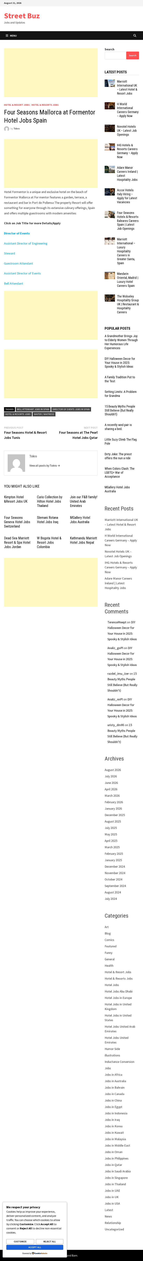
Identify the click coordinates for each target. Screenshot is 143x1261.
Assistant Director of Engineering (25, 243)
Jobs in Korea (113, 1126)
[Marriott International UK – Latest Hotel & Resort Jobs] (110, 82)
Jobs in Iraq (112, 1120)
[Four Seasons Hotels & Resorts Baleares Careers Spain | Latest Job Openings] (110, 213)
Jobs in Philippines (117, 1158)
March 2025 (112, 847)
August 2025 (113, 821)
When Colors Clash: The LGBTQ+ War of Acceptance (119, 472)
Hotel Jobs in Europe (118, 998)
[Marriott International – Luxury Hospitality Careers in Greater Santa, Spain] (110, 240)
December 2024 (115, 866)
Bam (74, 1255)
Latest (109, 1210)
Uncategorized (114, 1229)
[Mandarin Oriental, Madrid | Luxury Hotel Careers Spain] (110, 274)
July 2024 (111, 899)
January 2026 (113, 808)
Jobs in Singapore (116, 1178)
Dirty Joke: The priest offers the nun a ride (118, 456)
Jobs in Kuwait (114, 1133)
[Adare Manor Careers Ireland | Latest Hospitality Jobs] (110, 168)
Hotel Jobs (112, 985)
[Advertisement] (51, 72)
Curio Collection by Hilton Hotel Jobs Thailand (49, 501)
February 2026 (114, 802)
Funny (108, 953)
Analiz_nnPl (115, 699)
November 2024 (115, 873)
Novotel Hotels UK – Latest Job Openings (127, 130)
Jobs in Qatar (113, 1165)
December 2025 (115, 815)
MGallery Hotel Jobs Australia (80, 519)
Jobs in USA (112, 1203)
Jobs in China (113, 1100)
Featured (110, 946)
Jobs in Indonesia (116, 1113)
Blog (108, 933)
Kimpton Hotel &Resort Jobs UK (15, 499)
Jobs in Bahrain (115, 1087)
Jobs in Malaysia (115, 1139)
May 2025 (111, 834)
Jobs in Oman (113, 1152)
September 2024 (115, 886)
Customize (20, 1241)
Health (109, 966)
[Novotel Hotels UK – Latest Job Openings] (110, 127)
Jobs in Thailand (115, 1184)
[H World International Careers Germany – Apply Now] (110, 105)
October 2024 (113, 879)
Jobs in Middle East (117, 1145)
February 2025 (114, 854)
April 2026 (111, 789)
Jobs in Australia (115, 1081)
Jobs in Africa (113, 1075)
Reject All (49, 1241)
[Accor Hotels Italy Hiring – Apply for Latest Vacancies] (110, 191)
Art (107, 927)
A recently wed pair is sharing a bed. (118, 427)
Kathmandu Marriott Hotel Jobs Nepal (83, 540)
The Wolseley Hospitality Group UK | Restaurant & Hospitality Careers (128, 304)
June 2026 (111, 783)
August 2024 (113, 892)
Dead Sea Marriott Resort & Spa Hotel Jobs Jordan (17, 542)
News (108, 1216)
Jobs (108, 1068)
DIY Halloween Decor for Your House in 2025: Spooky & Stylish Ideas (120, 362)
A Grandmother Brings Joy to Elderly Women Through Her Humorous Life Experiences (121, 342)
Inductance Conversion (119, 1062)
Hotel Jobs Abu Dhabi (119, 991)
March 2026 (112, 796)
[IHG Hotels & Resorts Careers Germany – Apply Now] (110, 146)
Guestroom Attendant (18, 263)
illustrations (112, 1055)
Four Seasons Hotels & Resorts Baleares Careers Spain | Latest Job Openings (128, 220)
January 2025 (113, 860)
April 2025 (111, 841)
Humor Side (112, 1049)
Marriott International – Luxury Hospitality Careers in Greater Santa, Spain (126, 251)
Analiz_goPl (115, 648)
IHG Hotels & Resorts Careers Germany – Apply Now (127, 151)
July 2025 (111, 828)
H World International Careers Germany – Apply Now (128, 110)
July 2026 (111, 776)
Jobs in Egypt (113, 1107)
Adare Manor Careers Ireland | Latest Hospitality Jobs (118, 583)
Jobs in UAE (112, 1191)
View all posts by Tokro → (44, 465)
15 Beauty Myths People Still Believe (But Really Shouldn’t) (120, 410)
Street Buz (22, 15)
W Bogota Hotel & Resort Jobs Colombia (49, 542)
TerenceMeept (116, 622)
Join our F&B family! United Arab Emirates (83, 501)
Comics (109, 940)
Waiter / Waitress (44, 414)
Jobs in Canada (114, 1094)
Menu (13, 35)
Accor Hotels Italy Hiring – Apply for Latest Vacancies (127, 196)
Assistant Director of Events (22, 273)
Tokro (17, 128)
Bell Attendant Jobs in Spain (33, 409)
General (110, 959)
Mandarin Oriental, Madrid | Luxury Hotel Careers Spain (127, 280)
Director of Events (17, 233)
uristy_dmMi (115, 725)
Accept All (34, 1247)
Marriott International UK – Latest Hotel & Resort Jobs (127, 87)
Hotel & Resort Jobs (17, 104)
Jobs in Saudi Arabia (118, 1171)
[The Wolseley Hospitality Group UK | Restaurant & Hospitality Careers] (110, 297)
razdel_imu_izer (118, 674)
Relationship (113, 1223)
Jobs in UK (112, 1197)
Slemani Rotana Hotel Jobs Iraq (47, 519)
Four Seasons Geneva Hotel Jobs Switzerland (17, 521)
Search (109, 49)
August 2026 (113, 770)
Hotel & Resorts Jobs (45, 104)
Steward (9, 253)
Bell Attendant (13, 283)
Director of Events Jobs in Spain (71, 409)
